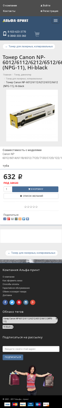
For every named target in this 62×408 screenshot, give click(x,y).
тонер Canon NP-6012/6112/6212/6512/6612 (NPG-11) (27, 320)
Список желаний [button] (33, 196)
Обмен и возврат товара (14, 291)
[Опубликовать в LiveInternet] (12, 218)
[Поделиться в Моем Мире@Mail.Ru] (16, 218)
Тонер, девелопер (22, 75)
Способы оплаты (11, 284)
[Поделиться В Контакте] (27, 218)
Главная (7, 75)
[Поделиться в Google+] (8, 218)
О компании (10, 5)
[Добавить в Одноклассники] (20, 218)
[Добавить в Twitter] (23, 218)
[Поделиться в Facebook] (4, 218)
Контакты (9, 11)
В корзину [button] (37, 189)
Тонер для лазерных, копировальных (29, 46)
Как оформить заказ (12, 280)
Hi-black (7, 327)
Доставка (7, 295)
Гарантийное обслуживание (16, 288)
